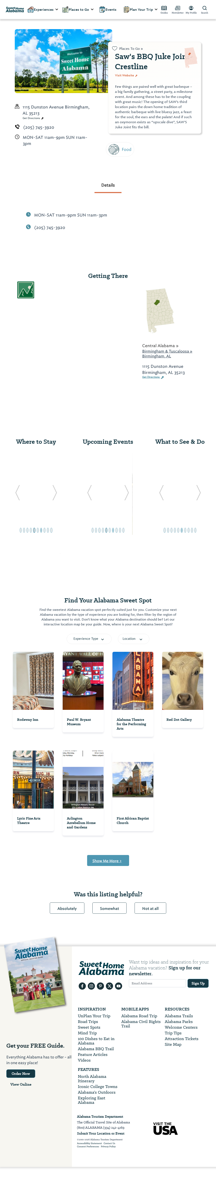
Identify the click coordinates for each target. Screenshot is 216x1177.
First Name (127, 86)
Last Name (127, 105)
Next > (123, 167)
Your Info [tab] (131, 54)
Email (121, 124)
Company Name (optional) (145, 143)
